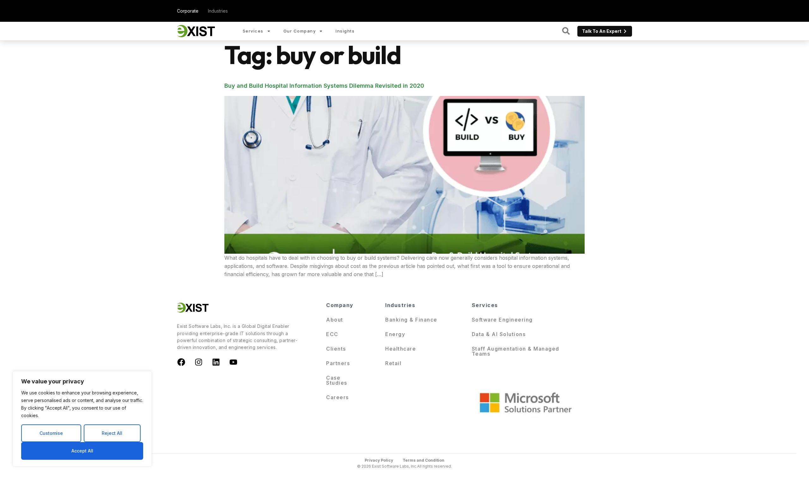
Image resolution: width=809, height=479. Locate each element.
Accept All (82, 450)
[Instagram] (198, 362)
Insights (345, 30)
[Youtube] (233, 362)
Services (253, 30)
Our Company (299, 30)
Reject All (112, 433)
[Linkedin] (216, 362)
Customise (51, 433)
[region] (82, 418)
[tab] (187, 11)
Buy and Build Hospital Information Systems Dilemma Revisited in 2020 (324, 85)
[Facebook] (181, 362)
